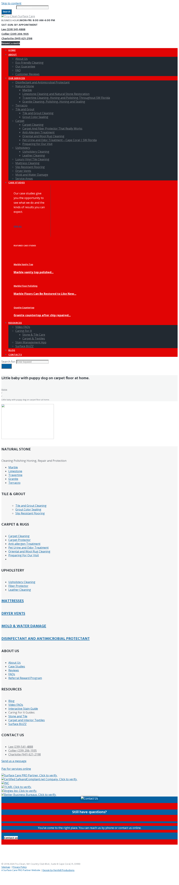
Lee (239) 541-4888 (13, 29)
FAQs (11, 674)
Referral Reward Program (25, 678)
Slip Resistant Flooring (30, 513)
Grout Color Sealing (28, 509)
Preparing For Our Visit (23, 555)
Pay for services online (16, 769)
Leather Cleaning (19, 590)
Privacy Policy (19, 867)
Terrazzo (14, 483)
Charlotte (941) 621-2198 (16, 38)
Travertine (15, 475)
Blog (11, 701)
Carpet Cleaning (19, 536)
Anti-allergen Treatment (24, 544)
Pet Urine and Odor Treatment (28, 547)
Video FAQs (15, 705)
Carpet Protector (19, 540)
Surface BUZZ (17, 724)
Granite (13, 479)
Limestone (15, 471)
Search (6, 12)
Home (4, 389)
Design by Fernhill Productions (58, 870)
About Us (14, 663)
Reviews (13, 670)
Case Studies (16, 666)
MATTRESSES (12, 601)
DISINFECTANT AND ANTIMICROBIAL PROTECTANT (45, 639)
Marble (13, 467)
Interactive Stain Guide (23, 709)
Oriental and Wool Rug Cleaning (29, 551)
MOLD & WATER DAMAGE (23, 626)
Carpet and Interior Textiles (26, 720)
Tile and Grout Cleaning (30, 506)
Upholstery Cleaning (21, 582)
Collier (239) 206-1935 (15, 34)
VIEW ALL (18, 226)
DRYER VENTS (13, 614)
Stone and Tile (17, 716)
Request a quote (10, 43)
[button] (11, 837)
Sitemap (5, 867)
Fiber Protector (18, 586)
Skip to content (11, 3)
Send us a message (13, 761)
